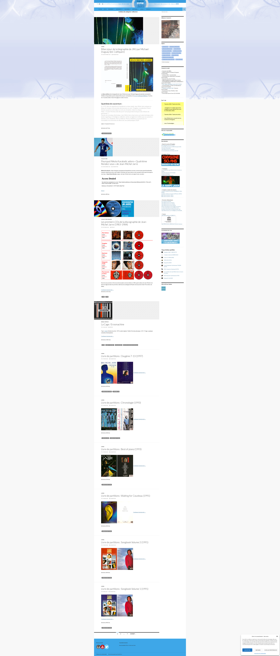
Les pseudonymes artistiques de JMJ (169, 150)
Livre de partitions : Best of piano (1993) (121, 449)
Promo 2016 (177, 48)
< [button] (163, 29)
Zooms (141, 9)
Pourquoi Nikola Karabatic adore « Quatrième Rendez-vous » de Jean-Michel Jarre (124, 162)
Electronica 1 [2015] (174, 46)
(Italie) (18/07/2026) (172, 84)
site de (141, 95)
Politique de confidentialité (101, 654)
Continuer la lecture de (107, 289)
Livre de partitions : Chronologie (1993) (121, 402)
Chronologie (105, 438)
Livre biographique (106, 133)
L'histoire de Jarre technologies (168, 172)
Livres (102, 46)
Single (102, 321)
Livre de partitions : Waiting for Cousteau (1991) (125, 495)
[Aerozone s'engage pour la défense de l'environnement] (168, 134)
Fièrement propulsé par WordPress (115, 654)
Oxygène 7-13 (116, 391)
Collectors (104, 158)
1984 (107, 296)
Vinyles (106, 321)
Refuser (258, 650)
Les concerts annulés (166, 201)
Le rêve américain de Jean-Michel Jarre (170, 207)
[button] (277, 636)
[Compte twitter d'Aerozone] (107, 646)
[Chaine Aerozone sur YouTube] (102, 646)
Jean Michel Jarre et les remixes (168, 205)
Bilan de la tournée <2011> (167, 195)
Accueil (100, 9)
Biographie (110, 9)
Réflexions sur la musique (168, 57)
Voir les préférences (270, 650)
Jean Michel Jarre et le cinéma (168, 204)
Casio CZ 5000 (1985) (169, 257)
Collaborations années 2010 (168, 59)
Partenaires (134, 9)
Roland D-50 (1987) (168, 278)
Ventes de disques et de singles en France (171, 206)
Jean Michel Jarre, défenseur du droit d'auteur (171, 224)
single (105, 331)
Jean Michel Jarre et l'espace (167, 202)
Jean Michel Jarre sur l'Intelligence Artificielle (171, 210)
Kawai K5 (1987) (168, 262)
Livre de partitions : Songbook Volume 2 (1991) (124, 542)
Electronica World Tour (167, 48)
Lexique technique (165, 174)
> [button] (178, 29)
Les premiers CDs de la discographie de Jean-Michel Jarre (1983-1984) (124, 223)
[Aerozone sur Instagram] (98, 646)
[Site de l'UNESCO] (168, 219)
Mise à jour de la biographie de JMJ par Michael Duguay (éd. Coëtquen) (125, 50)
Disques (110, 219)
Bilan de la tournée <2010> (167, 196)
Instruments (119, 9)
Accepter (247, 650)
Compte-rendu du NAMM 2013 (171, 254)
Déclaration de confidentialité (260, 653)
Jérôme (113, 227)
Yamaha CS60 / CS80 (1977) (170, 252)
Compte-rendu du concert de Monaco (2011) (171, 193)
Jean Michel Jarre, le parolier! (167, 149)
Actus (105, 9)
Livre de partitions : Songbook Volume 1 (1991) (124, 588)
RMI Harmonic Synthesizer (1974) (171, 275)
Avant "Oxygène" (110, 344)
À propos (148, 9)
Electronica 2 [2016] (167, 50)
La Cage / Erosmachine (112, 324)
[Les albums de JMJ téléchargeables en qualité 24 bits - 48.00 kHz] (163, 288)
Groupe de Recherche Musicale (131, 344)
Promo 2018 (179, 59)
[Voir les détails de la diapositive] (170, 29)
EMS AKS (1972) (168, 260)
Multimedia (127, 9)
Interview (165, 46)
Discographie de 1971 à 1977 (168, 145)
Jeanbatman (115, 54)
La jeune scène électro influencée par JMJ (170, 209)
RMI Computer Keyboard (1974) (171, 269)
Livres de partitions (106, 391)
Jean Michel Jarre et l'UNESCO (168, 215)
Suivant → (133, 633)
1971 (103, 344)
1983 (103, 296)
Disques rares (119, 344)
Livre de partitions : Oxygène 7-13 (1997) (122, 356)
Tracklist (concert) (177, 50)
